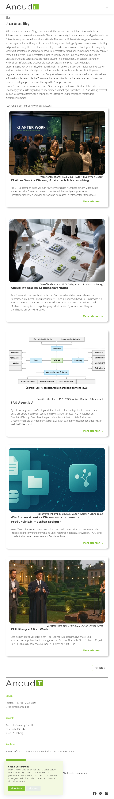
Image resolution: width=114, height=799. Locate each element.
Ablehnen (33, 788)
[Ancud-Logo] (22, 6)
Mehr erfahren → (93, 201)
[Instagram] (106, 793)
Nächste (99, 668)
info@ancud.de (21, 706)
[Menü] (107, 6)
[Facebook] (94, 793)
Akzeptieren (16, 788)
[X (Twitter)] (100, 793)
